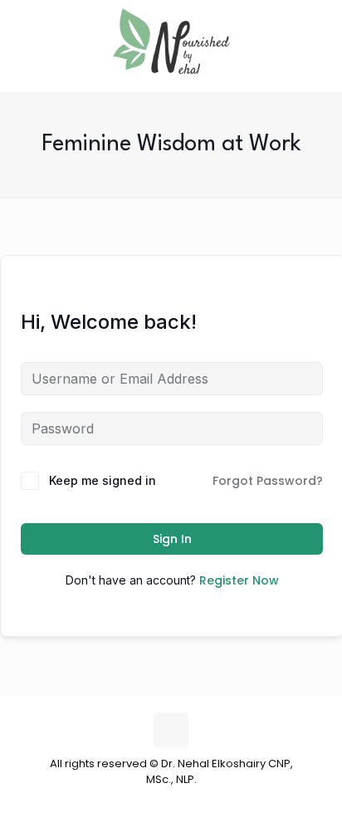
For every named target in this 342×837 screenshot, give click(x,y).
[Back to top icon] (171, 729)
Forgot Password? (268, 480)
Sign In (172, 539)
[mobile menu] (319, 33)
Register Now (239, 580)
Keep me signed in (102, 480)
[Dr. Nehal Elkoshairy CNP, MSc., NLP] (171, 41)
